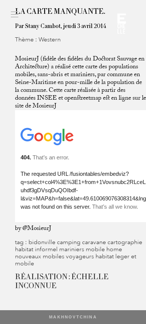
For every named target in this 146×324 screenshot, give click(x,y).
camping (69, 242)
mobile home (104, 249)
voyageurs (80, 256)
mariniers (72, 249)
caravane (94, 242)
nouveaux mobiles (40, 256)
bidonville (42, 242)
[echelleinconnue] (122, 26)
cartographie (124, 242)
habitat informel (37, 249)
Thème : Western (38, 39)
